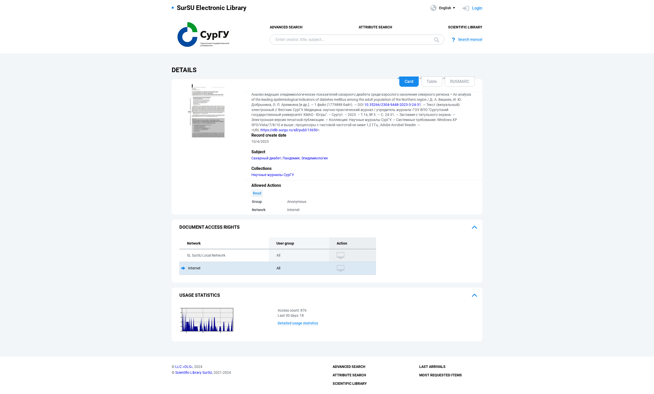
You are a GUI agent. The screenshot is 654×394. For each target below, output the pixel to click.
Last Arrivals (432, 367)
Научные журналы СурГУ (272, 175)
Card (409, 81)
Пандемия (291, 158)
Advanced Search (286, 27)
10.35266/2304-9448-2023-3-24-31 (392, 105)
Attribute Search (375, 27)
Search (435, 40)
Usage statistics (199, 295)
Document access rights (209, 227)
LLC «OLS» (184, 367)
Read (257, 193)
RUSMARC (459, 81)
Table (432, 81)
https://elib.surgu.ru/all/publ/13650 (289, 130)
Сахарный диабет (266, 158)
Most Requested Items (440, 375)
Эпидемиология (314, 158)
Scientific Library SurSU (193, 372)
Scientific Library (465, 27)
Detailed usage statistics (298, 323)
